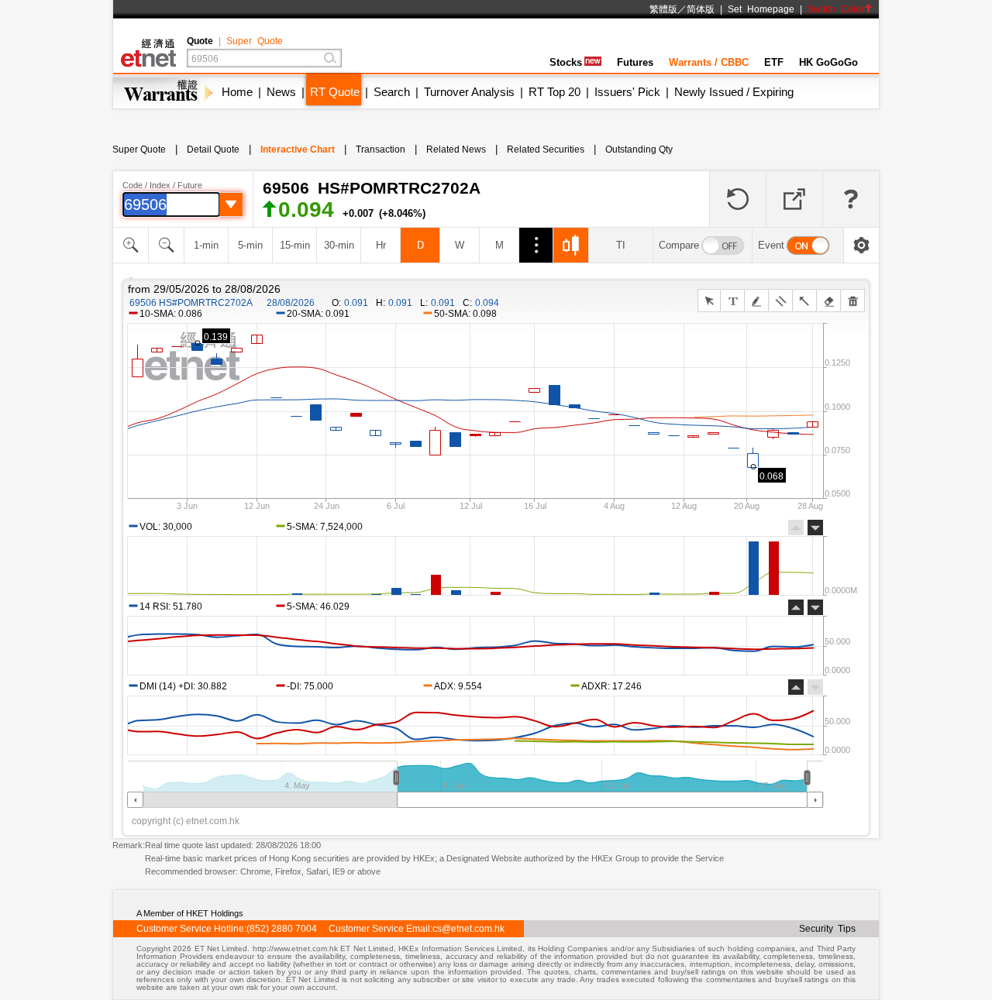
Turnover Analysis (469, 91)
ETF (774, 62)
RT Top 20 (554, 91)
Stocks (565, 62)
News (281, 91)
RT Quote (335, 91)
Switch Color (836, 9)
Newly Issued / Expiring (734, 91)
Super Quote (254, 41)
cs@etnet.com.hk (468, 928)
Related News (456, 149)
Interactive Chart (297, 149)
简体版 (701, 9)
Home (237, 91)
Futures (635, 62)
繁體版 (663, 9)
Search (392, 91)
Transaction (380, 149)
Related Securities (545, 149)
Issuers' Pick (627, 91)
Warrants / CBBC (709, 62)
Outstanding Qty (639, 149)
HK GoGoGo (828, 62)
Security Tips (827, 928)
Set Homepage (761, 9)
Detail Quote (213, 149)
